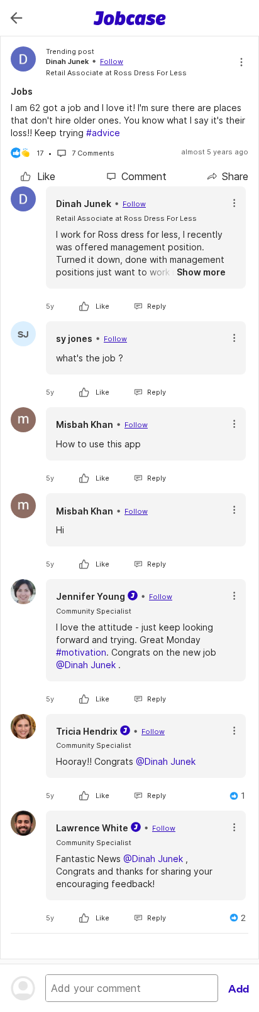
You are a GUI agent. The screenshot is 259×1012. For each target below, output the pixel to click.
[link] (38, 176)
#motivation (81, 652)
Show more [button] (201, 272)
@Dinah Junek (86, 664)
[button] (234, 203)
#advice (103, 132)
